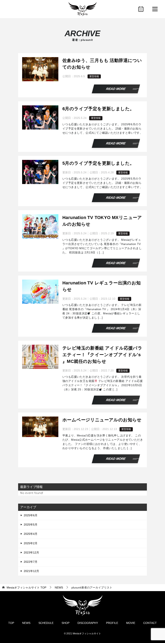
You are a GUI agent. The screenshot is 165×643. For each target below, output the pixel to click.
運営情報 (94, 76)
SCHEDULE (46, 622)
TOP (26, 587)
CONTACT (150, 622)
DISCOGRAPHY (87, 622)
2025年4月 (30, 533)
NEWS (26, 622)
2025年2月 (30, 543)
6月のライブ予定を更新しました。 (98, 108)
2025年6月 (30, 515)
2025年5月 (30, 524)
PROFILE (112, 622)
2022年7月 (30, 561)
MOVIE (130, 622)
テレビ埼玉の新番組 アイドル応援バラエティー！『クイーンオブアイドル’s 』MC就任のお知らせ (102, 355)
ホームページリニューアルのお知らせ (102, 419)
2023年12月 (31, 552)
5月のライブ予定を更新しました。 (98, 163)
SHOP (65, 622)
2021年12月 (31, 571)
